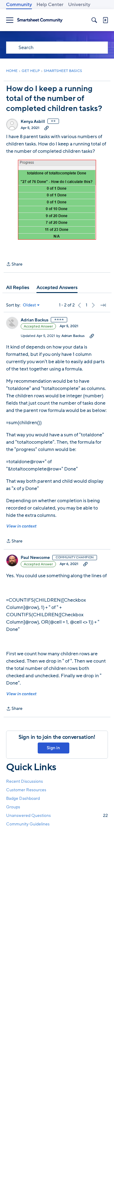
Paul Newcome (35, 557)
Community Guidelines (28, 824)
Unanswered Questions (57, 815)
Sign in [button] (53, 748)
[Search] (94, 20)
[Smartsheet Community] (40, 20)
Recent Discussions (24, 781)
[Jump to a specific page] (103, 305)
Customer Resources (26, 790)
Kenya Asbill (33, 121)
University (79, 4)
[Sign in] (105, 20)
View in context (21, 526)
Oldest (29, 305)
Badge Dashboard (23, 798)
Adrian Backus (34, 320)
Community (19, 4)
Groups (13, 807)
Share (14, 264)
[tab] (17, 287)
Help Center (50, 4)
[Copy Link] (46, 128)
